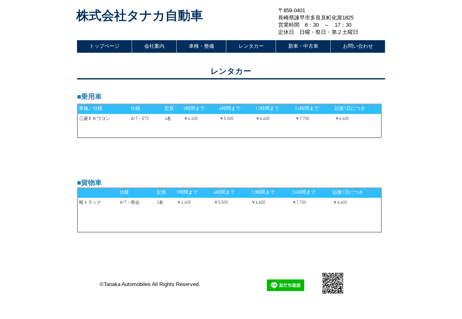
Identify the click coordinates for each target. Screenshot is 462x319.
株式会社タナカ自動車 (139, 15)
